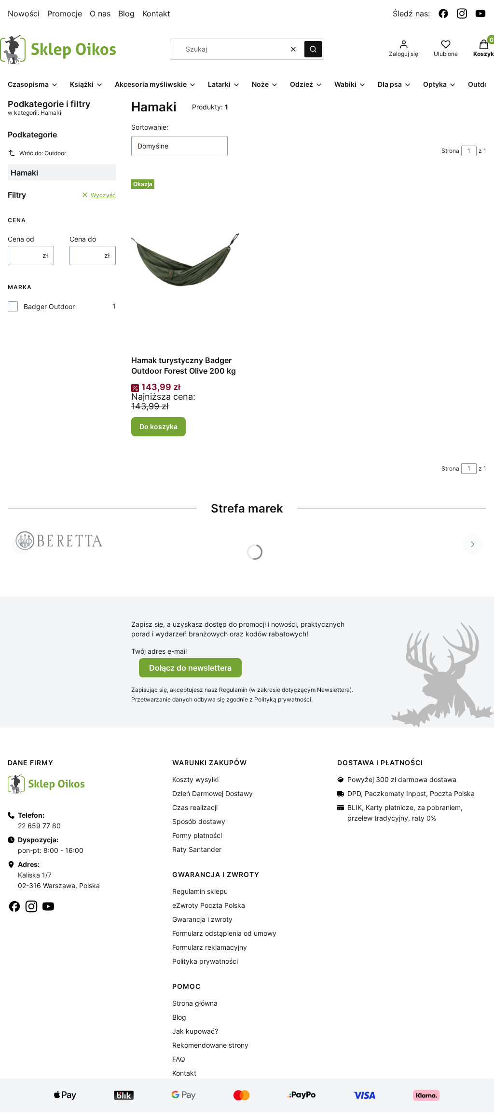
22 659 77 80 (39, 826)
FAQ (178, 1059)
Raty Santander (196, 849)
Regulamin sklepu (200, 891)
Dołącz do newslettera (190, 668)
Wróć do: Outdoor (42, 153)
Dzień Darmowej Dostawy (212, 793)
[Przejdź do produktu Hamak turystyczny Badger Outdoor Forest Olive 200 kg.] (185, 262)
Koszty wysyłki (195, 779)
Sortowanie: (149, 127)
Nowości (24, 13)
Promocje (64, 13)
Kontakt (156, 13)
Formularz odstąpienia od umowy (224, 933)
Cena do (82, 239)
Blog (126, 13)
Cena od (21, 239)
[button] (313, 49)
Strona (450, 150)
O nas (100, 13)
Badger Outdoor (49, 306)
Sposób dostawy (198, 821)
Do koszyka (158, 426)
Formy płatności (197, 835)
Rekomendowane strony (210, 1045)
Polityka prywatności (205, 961)
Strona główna (195, 1003)
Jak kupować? (195, 1031)
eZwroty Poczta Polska (208, 905)
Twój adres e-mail (159, 651)
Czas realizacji (195, 807)
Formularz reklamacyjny (209, 947)
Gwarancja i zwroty (202, 919)
